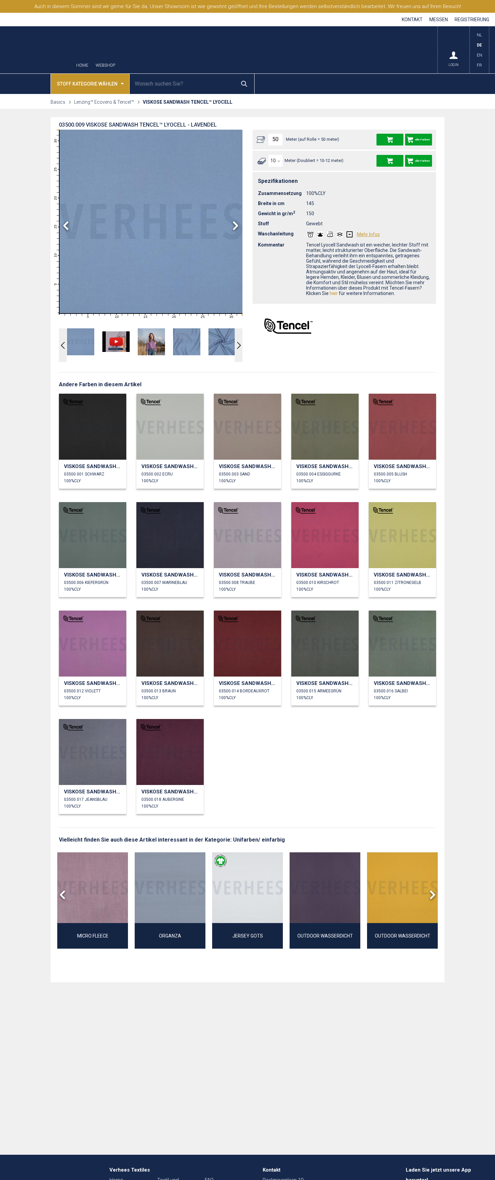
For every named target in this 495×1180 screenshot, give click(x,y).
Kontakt (412, 19)
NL (479, 35)
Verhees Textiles (37, 50)
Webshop (105, 65)
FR (479, 65)
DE (479, 45)
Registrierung (472, 19)
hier (334, 293)
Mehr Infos (368, 234)
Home (82, 65)
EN (479, 55)
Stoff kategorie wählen (87, 84)
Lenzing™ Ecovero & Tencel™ (104, 102)
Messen (438, 19)
